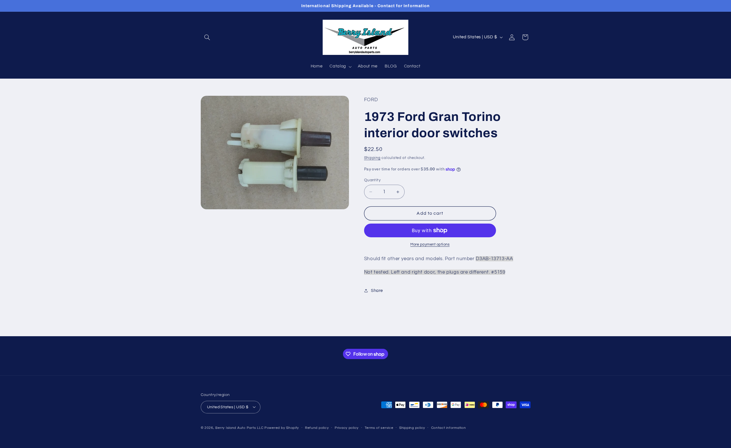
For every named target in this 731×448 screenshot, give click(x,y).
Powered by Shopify (281, 427)
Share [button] (377, 290)
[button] (207, 37)
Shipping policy (412, 427)
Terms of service (379, 427)
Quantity (372, 180)
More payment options (430, 244)
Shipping (372, 158)
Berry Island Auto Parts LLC (239, 427)
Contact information (448, 427)
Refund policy (317, 427)
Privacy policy (347, 427)
